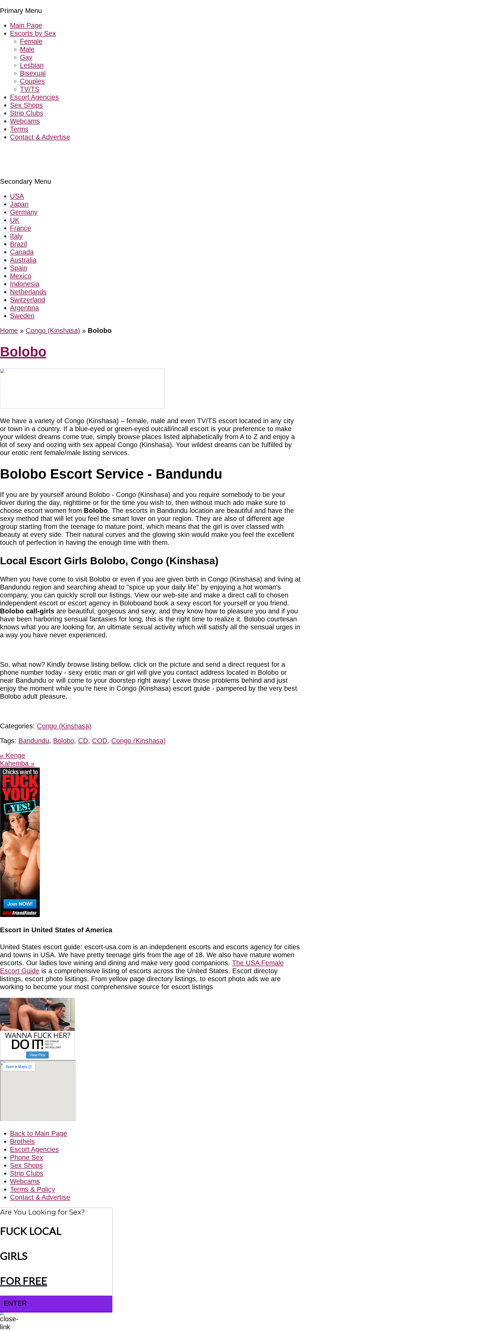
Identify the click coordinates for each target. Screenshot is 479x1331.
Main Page (26, 25)
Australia (23, 260)
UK (14, 220)
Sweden (22, 316)
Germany (24, 212)
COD (99, 741)
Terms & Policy (32, 1189)
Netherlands (28, 292)
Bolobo (23, 351)
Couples (32, 81)
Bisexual (33, 73)
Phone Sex (26, 1157)
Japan (19, 204)
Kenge (12, 755)
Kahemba (17, 763)
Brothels (22, 1141)
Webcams (25, 121)
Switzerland (27, 300)
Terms (19, 129)
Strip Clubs (26, 113)
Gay (26, 57)
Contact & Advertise (40, 137)
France (20, 228)
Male (27, 49)
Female (31, 41)
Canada (22, 252)
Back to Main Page (38, 1133)
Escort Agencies (34, 97)
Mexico (20, 276)
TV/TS (29, 89)
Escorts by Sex (33, 33)
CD (83, 741)
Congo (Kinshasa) (53, 330)
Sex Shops (26, 105)
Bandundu (33, 741)
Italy (16, 236)
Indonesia (24, 284)
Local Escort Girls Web (34, 152)
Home (9, 330)
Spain (18, 268)
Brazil (18, 244)
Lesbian (32, 65)
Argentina (24, 308)
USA (17, 196)
